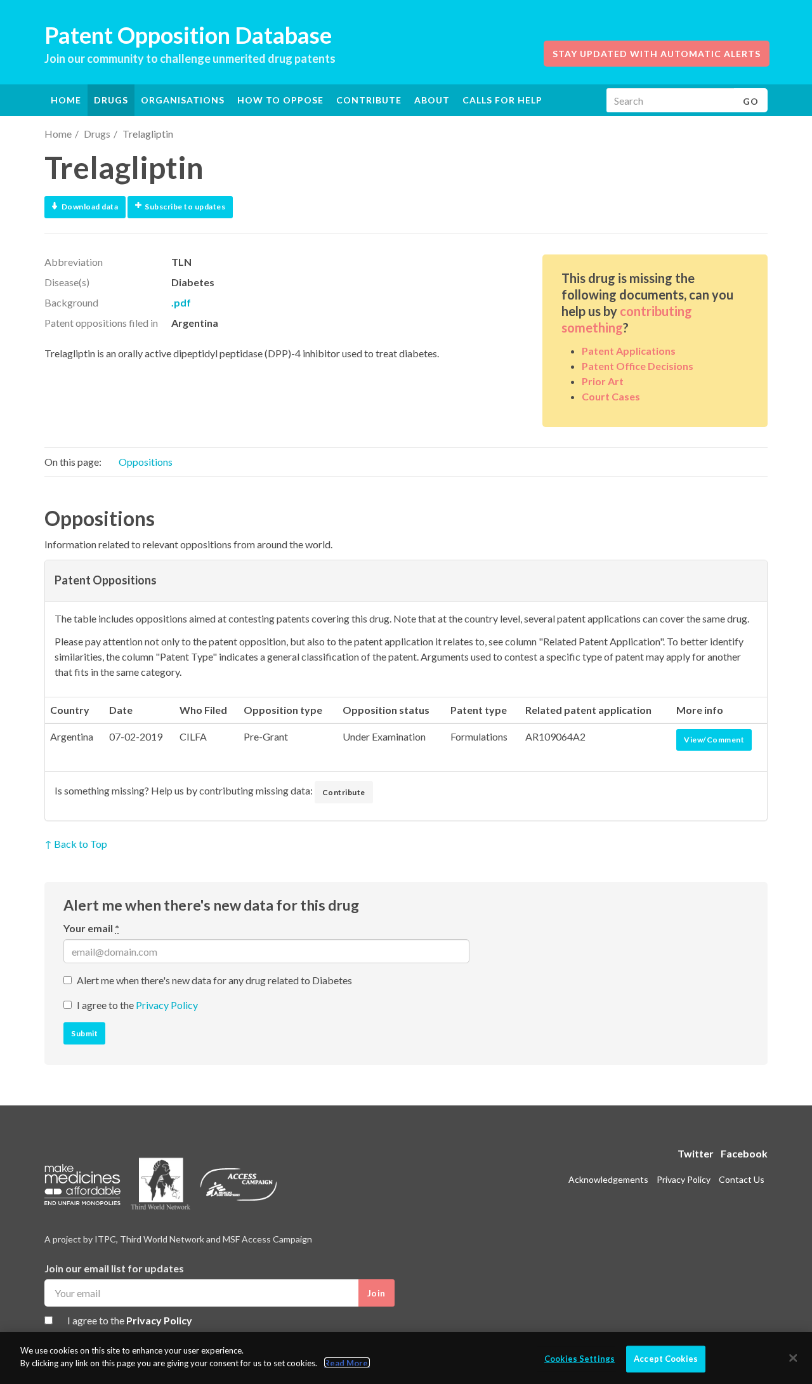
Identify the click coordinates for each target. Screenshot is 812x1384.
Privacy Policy (167, 1005)
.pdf (181, 302)
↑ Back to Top (75, 844)
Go (751, 101)
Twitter (696, 1153)
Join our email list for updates (114, 1268)
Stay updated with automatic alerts (657, 53)
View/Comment (714, 739)
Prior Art (603, 381)
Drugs (97, 134)
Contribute (369, 100)
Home (66, 100)
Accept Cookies (666, 1359)
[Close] (793, 1358)
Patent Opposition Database (188, 35)
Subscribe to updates (185, 206)
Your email (91, 928)
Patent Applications (629, 351)
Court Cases (611, 396)
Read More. (347, 1362)
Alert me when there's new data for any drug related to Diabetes (214, 980)
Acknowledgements (608, 1179)
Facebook (744, 1153)
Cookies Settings (579, 1359)
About (432, 100)
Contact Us (741, 1179)
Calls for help (502, 100)
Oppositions (146, 462)
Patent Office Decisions (637, 366)
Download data (90, 206)
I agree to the (137, 1005)
